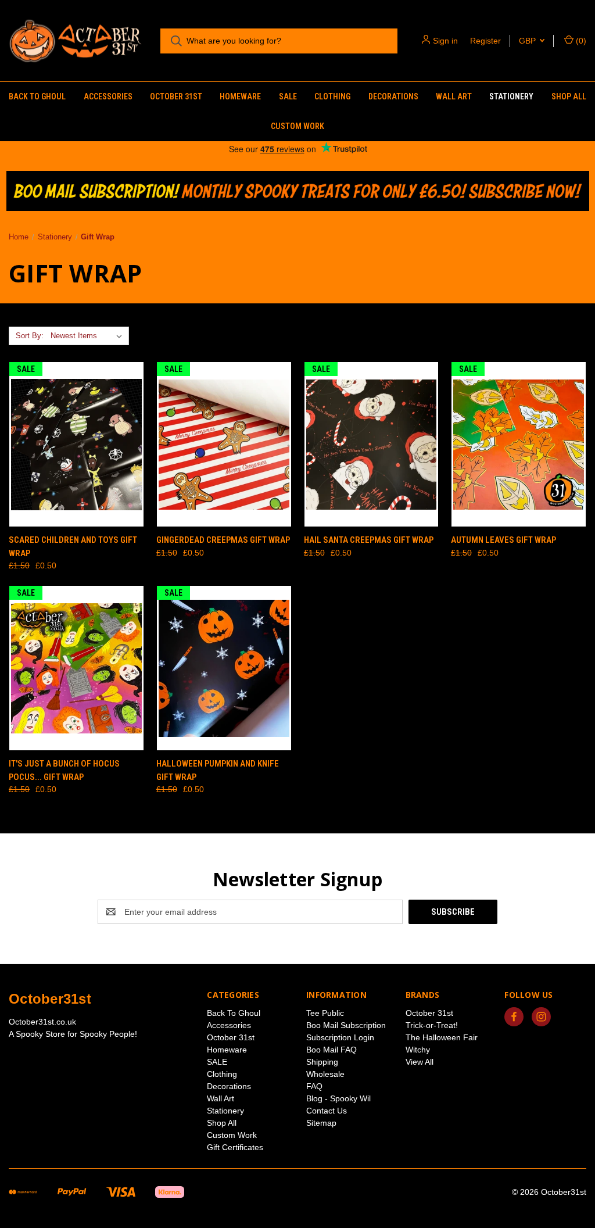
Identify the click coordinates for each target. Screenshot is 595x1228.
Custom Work (297, 126)
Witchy (418, 1049)
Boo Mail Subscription (346, 1025)
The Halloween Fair (442, 1037)
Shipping (322, 1061)
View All (419, 1061)
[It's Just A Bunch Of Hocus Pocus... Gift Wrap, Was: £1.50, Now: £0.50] (76, 668)
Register (485, 40)
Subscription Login (340, 1037)
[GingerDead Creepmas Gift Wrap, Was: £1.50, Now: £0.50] (224, 444)
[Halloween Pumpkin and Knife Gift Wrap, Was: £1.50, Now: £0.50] (224, 668)
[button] (297, 191)
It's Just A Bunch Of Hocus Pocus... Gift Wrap (64, 770)
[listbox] (88, 336)
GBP (528, 40)
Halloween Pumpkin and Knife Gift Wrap (217, 770)
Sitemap (321, 1122)
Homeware (240, 96)
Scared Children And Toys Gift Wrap (73, 546)
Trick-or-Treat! (432, 1025)
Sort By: (30, 335)
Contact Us (326, 1110)
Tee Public (325, 1013)
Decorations (393, 96)
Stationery (511, 96)
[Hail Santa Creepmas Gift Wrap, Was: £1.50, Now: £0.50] (371, 444)
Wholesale (325, 1074)
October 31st (176, 96)
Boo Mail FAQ (331, 1049)
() (580, 40)
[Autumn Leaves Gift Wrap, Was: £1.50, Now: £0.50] (518, 444)
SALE (288, 96)
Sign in (445, 40)
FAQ (314, 1086)
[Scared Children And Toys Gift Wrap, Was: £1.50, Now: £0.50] (76, 444)
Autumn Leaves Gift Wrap (503, 540)
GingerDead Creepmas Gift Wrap (223, 540)
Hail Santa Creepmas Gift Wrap (368, 540)
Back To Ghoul (37, 96)
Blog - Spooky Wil (338, 1098)
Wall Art (454, 96)
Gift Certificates (235, 1147)
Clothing (332, 96)
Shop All (568, 96)
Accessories (108, 96)
